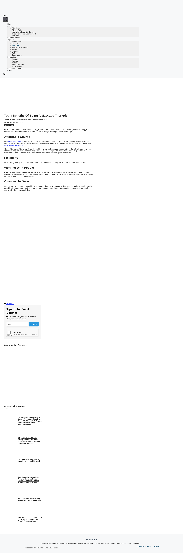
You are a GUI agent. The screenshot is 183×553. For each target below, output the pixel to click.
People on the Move (14, 68)
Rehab (14, 49)
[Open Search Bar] (5, 16)
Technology (16, 51)
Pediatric (15, 63)
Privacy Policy (17, 30)
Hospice (15, 61)
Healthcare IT (17, 42)
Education (15, 45)
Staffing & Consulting (20, 47)
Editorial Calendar (14, 38)
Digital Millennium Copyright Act (24, 34)
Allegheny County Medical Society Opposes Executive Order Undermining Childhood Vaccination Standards (29, 440)
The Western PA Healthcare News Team (17, 119)
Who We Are (16, 28)
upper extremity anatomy (13, 145)
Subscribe (33, 324)
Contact (10, 70)
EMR (13, 53)
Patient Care (12, 57)
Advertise (15, 36)
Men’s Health (17, 67)
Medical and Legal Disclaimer (23, 32)
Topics (9, 40)
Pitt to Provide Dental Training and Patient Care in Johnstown (29, 499)
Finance (15, 44)
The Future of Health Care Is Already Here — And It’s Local (29, 460)
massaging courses (15, 141)
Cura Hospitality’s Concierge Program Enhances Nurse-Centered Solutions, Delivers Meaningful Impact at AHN (28, 479)
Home (9, 24)
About (9, 26)
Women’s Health (18, 65)
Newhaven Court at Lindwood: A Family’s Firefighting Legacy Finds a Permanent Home (30, 519)
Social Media (16, 55)
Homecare (15, 59)
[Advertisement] (91, 94)
